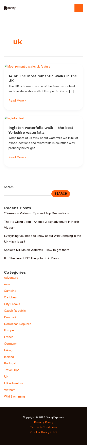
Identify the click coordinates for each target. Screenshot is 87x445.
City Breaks (12, 304)
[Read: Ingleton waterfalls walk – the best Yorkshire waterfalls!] (14, 118)
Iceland (9, 357)
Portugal (10, 363)
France (9, 337)
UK (6, 376)
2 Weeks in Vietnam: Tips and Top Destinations (36, 213)
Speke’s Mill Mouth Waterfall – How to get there (36, 250)
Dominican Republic (17, 324)
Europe (9, 330)
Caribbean (11, 297)
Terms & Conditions (43, 427)
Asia (7, 284)
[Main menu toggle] (78, 8)
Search (9, 187)
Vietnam (9, 390)
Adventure (11, 278)
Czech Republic (15, 310)
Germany (10, 343)
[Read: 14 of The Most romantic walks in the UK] (27, 66)
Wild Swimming (14, 396)
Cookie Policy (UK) (43, 432)
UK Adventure (13, 383)
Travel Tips (11, 370)
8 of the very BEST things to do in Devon (32, 258)
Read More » (17, 100)
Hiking (8, 350)
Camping (10, 291)
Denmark (10, 317)
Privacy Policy (43, 422)
